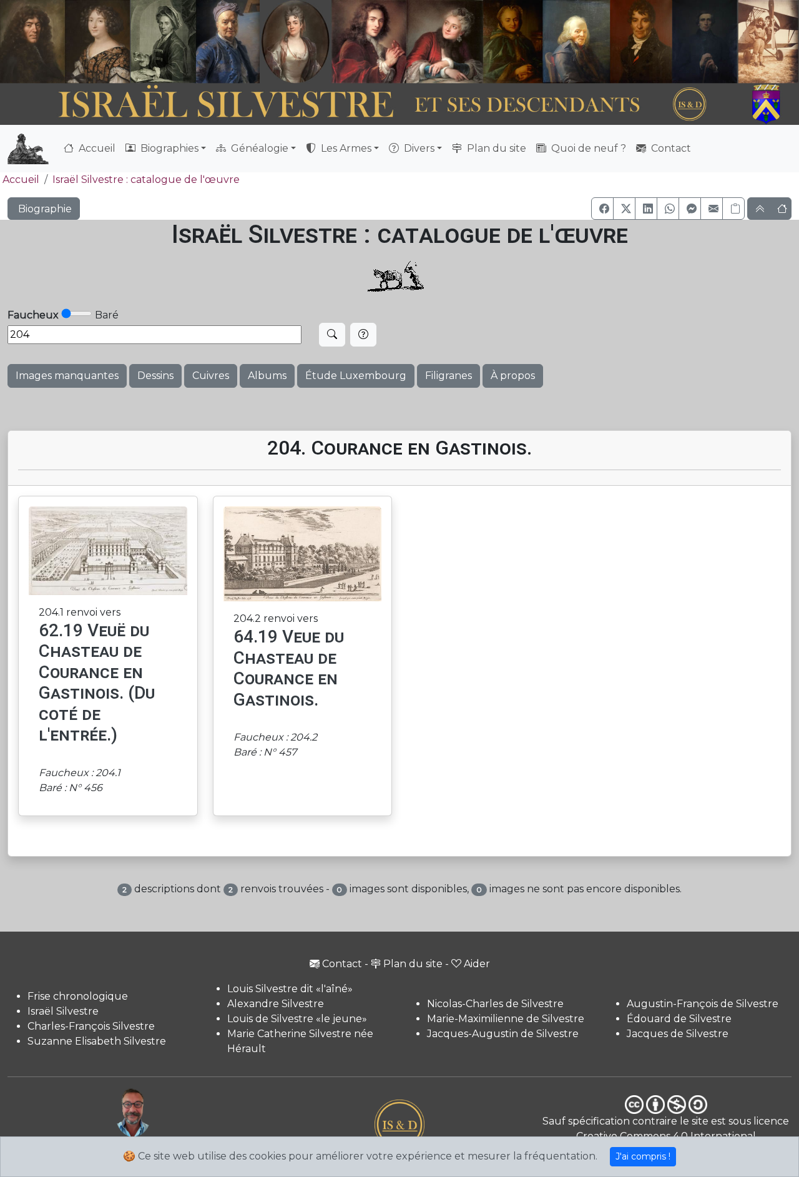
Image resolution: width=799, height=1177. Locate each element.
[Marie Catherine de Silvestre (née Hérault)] (294, 41)
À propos (513, 376)
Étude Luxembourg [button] (355, 376)
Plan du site (495, 148)
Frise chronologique (77, 996)
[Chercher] (332, 335)
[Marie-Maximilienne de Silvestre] (512, 41)
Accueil (95, 148)
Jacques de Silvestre (677, 1034)
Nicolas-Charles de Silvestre (495, 1004)
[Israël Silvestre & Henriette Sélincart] (65, 42)
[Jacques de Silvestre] (768, 41)
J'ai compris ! (642, 1156)
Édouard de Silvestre (679, 1019)
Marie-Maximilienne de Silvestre (505, 1019)
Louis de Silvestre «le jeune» (297, 1019)
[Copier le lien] (733, 208)
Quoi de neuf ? (587, 148)
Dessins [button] (155, 376)
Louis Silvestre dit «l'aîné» (290, 989)
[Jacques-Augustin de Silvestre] (576, 41)
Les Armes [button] (344, 148)
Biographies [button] (168, 148)
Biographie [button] (44, 209)
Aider (477, 964)
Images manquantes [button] (67, 376)
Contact (670, 148)
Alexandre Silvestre (275, 1004)
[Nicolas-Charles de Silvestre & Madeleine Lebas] (407, 41)
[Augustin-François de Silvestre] (641, 41)
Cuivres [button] (210, 376)
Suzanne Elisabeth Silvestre (96, 1041)
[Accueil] (369, 104)
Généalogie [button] (258, 148)
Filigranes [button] (448, 376)
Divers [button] (417, 148)
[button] (602, 208)
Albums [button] (267, 376)
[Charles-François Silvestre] (163, 41)
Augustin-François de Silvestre (702, 1004)
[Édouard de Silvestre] (705, 41)
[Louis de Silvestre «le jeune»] (228, 41)
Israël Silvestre (63, 1011)
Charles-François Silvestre (91, 1026)
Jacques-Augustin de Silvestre (503, 1034)
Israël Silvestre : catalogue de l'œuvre (146, 179)
